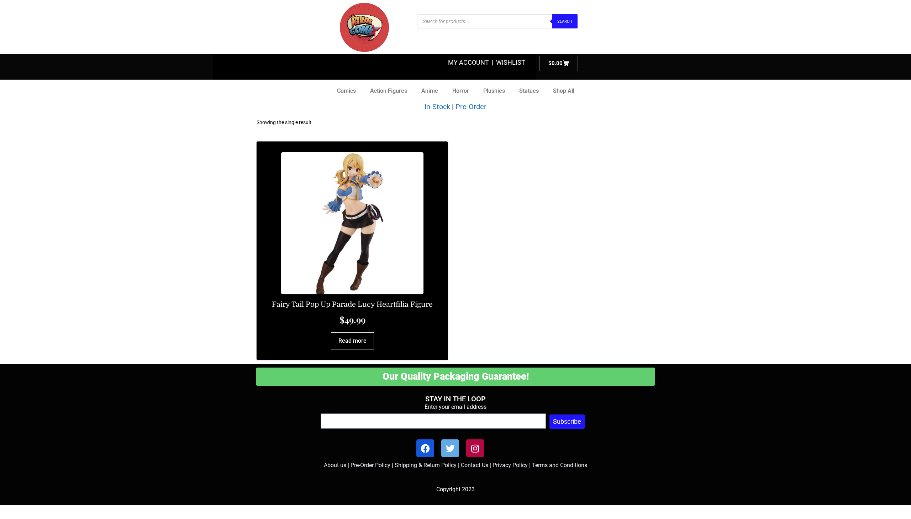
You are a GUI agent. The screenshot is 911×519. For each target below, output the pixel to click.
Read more (352, 340)
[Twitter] (450, 448)
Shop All (563, 90)
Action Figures (388, 90)
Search (564, 21)
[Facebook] (425, 448)
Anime (429, 90)
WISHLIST (510, 62)
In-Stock (437, 106)
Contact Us (474, 465)
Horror (460, 90)
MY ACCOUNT (468, 62)
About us (335, 465)
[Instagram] (475, 448)
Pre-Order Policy (370, 465)
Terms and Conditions (559, 465)
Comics (346, 90)
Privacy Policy (510, 465)
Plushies (494, 90)
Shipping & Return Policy (426, 465)
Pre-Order (471, 106)
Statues (529, 90)
